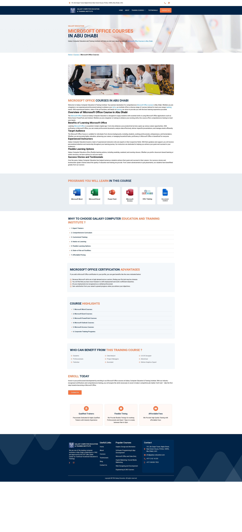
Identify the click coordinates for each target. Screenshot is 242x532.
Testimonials (153, 10)
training (119, 109)
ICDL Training (147, 199)
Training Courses (138, 10)
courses (145, 105)
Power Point (112, 199)
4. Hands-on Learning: (78, 241)
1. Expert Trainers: (77, 228)
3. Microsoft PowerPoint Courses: (85, 318)
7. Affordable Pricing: (78, 255)
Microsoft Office (76, 116)
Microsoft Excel (94, 199)
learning (168, 107)
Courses (76, 55)
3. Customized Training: (79, 237)
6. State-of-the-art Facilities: (81, 250)
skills (114, 107)
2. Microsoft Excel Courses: (82, 314)
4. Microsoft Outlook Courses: (83, 323)
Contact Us (166, 10)
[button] (121, 228)
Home (121, 10)
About (127, 10)
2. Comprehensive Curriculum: (81, 233)
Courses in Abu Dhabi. (140, 41)
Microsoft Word (76, 199)
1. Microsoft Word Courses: (82, 309)
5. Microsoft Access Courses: (83, 327)
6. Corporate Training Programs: (84, 331)
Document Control (165, 200)
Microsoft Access (129, 200)
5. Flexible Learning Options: (81, 246)
